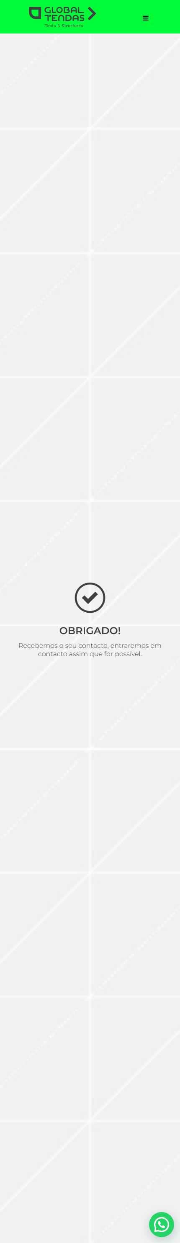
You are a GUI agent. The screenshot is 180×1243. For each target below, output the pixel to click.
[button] (161, 1224)
